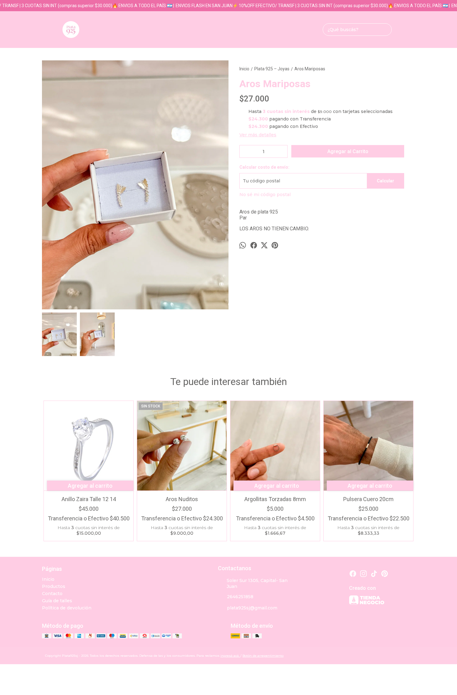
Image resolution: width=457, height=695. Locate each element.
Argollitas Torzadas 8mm (275, 499)
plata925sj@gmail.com (252, 608)
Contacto (52, 593)
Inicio (48, 579)
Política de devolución (66, 608)
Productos (53, 586)
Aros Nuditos (182, 499)
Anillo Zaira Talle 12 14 (89, 499)
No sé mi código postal (265, 194)
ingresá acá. (230, 656)
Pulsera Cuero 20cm (368, 499)
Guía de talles (57, 600)
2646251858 (240, 596)
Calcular (385, 180)
